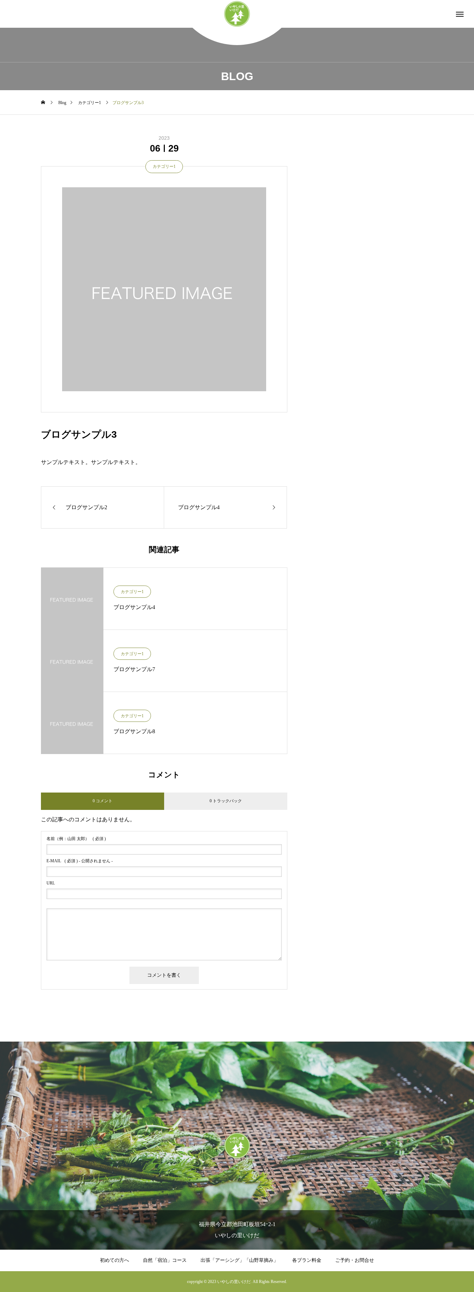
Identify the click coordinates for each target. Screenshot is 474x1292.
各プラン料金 (306, 1260)
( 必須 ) (76, 839)
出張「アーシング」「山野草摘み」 (239, 1260)
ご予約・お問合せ (354, 1260)
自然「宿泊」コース (165, 1260)
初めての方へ (114, 1260)
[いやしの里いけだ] (237, 14)
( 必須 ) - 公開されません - (79, 861)
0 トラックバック (226, 800)
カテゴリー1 (164, 166)
